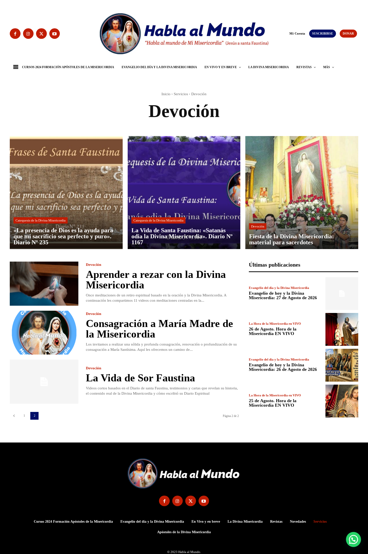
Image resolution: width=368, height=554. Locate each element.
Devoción (257, 226)
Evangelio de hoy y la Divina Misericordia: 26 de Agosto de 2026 (283, 367)
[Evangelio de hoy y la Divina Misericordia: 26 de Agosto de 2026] (341, 365)
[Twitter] (41, 33)
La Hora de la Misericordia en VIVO (275, 323)
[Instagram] (28, 33)
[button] (287, 33)
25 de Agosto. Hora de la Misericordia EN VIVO (272, 403)
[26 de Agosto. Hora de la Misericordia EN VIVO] (341, 329)
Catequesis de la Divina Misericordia (41, 220)
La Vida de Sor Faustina (140, 378)
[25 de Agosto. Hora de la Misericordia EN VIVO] (341, 401)
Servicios (181, 94)
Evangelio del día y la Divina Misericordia (279, 287)
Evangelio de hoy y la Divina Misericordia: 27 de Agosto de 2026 (283, 295)
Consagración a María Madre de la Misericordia (159, 329)
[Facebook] (15, 33)
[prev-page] (14, 416)
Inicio (165, 94)
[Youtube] (54, 33)
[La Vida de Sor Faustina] (44, 382)
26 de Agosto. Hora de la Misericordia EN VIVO (272, 331)
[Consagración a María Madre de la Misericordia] (44, 333)
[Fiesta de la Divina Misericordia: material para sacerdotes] (301, 192)
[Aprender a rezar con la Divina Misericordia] (44, 284)
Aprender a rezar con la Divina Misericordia (156, 280)
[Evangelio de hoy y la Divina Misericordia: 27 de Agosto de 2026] (341, 293)
